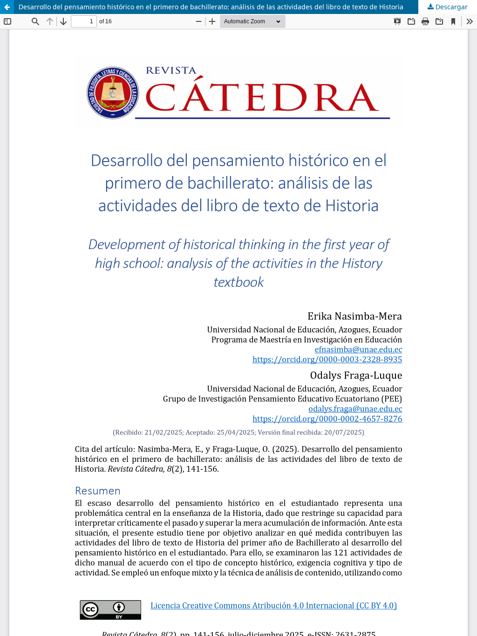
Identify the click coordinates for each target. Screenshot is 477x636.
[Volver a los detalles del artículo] (7, 7)
